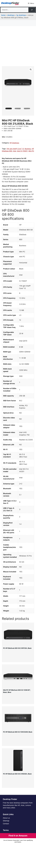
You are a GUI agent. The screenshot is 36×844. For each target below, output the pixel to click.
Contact (6, 824)
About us (6, 818)
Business (28, 149)
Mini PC (31, 151)
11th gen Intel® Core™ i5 (15, 149)
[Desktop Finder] (10, 3)
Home (3, 15)
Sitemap (6, 821)
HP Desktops (21, 15)
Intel (14, 151)
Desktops (11, 15)
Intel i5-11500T (22, 151)
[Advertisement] (18, 47)
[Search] (31, 9)
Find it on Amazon (18, 835)
